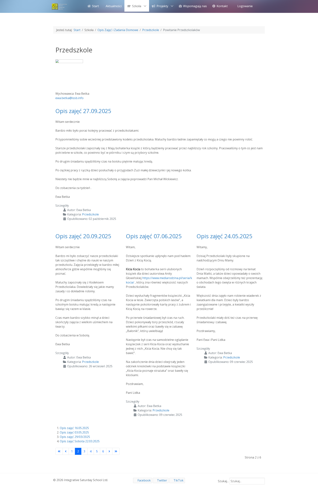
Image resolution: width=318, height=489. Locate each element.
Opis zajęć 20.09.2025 (83, 236)
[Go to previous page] (66, 451)
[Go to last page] (116, 451)
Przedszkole (90, 214)
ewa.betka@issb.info (69, 98)
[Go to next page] (109, 451)
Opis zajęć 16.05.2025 (74, 428)
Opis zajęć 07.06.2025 (154, 236)
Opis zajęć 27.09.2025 (83, 111)
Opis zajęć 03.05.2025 (74, 432)
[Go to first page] (59, 451)
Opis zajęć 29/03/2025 (75, 437)
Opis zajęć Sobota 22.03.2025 (80, 441)
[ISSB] (59, 6)
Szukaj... (223, 481)
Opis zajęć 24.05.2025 (224, 236)
